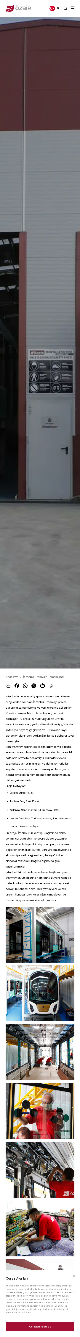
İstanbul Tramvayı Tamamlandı (43, 677)
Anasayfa (12, 677)
